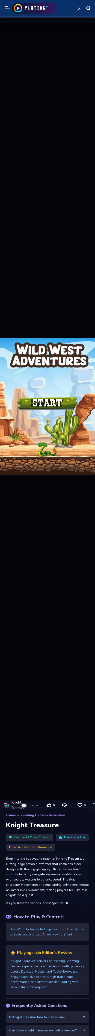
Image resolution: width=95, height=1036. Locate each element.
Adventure (57, 815)
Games (11, 815)
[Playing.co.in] (34, 8)
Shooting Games (33, 815)
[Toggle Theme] (79, 8)
